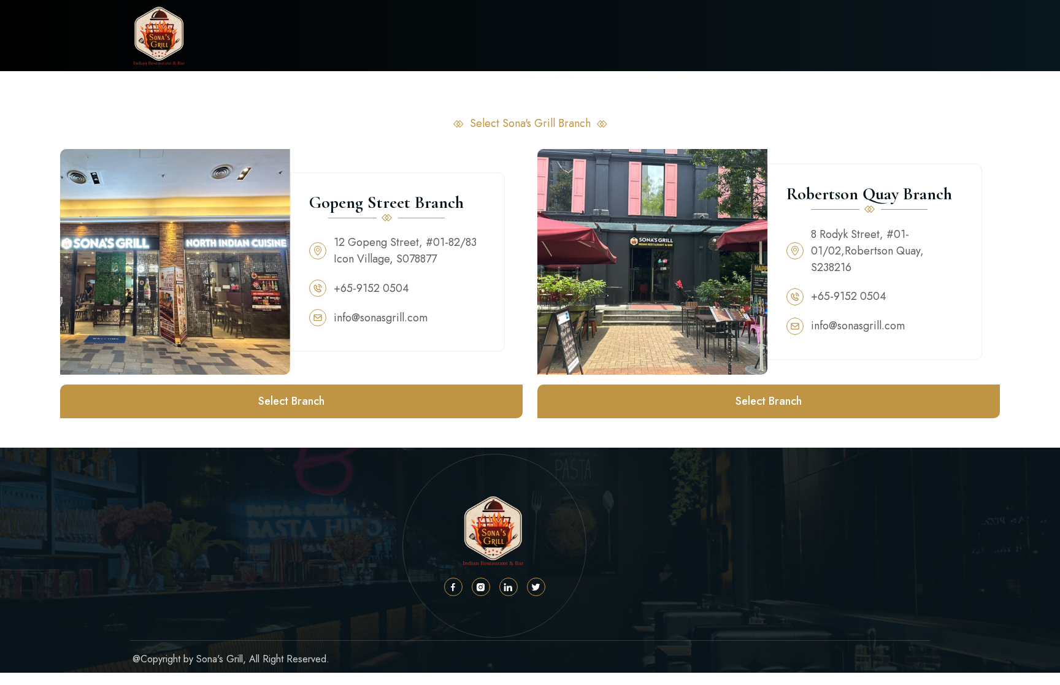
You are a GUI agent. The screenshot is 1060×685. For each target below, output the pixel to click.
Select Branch (291, 401)
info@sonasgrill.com (381, 318)
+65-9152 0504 (371, 288)
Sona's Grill (219, 659)
